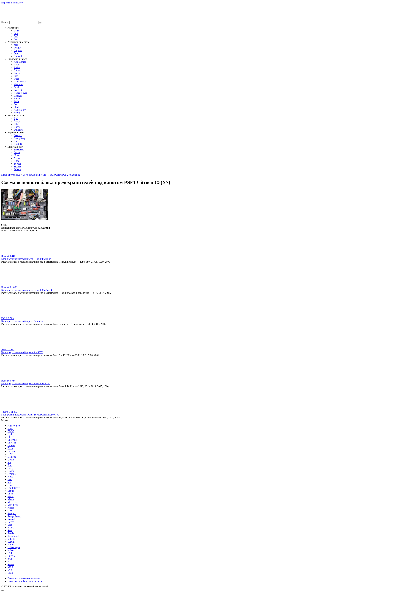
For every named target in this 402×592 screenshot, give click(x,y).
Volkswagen (20, 110)
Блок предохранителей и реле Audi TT (22, 352)
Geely (17, 121)
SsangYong (19, 138)
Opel (16, 87)
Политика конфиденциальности (25, 581)
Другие (11, 556)
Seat (16, 104)
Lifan (16, 124)
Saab (16, 101)
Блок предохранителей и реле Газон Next (23, 321)
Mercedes (18, 84)
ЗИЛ (10, 561)
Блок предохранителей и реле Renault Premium (26, 259)
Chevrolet (19, 56)
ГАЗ (16, 33)
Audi (16, 64)
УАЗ (16, 39)
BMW (17, 67)
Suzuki (17, 166)
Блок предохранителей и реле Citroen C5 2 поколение (51, 174)
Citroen (17, 70)
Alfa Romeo (20, 61)
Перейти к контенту (12, 2)
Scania (11, 527)
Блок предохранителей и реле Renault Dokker (25, 383)
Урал (10, 573)
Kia (15, 141)
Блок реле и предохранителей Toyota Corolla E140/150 (30, 414)
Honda (17, 161)
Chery (17, 127)
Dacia (17, 73)
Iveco (16, 78)
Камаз (11, 564)
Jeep (16, 44)
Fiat (16, 76)
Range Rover (20, 93)
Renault (18, 95)
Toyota (17, 163)
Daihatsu (18, 129)
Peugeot (18, 90)
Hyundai (18, 144)
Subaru (17, 169)
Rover (17, 98)
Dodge (17, 47)
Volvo (17, 112)
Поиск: (5, 22)
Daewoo (18, 135)
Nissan (17, 158)
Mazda (17, 155)
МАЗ (10, 567)
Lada (16, 30)
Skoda (17, 107)
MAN (11, 496)
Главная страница (10, 174)
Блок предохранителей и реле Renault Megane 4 (26, 290)
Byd (16, 118)
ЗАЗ (16, 36)
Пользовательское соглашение (24, 578)
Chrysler (18, 50)
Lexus (17, 152)
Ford (16, 53)
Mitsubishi (19, 149)
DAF (10, 454)
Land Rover (20, 81)
